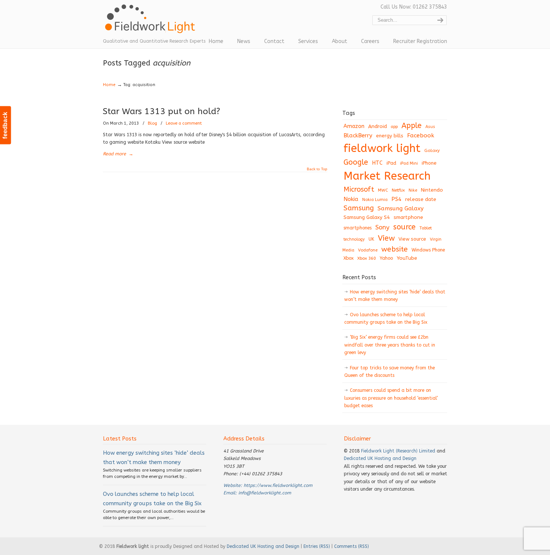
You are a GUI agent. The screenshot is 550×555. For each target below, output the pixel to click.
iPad (391, 163)
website (394, 249)
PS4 (396, 199)
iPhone (429, 163)
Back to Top (317, 169)
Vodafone (368, 250)
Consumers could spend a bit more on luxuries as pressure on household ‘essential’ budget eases (391, 398)
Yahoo (386, 258)
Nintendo (432, 190)
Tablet (425, 228)
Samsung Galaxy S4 (366, 217)
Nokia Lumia (375, 199)
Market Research (387, 176)
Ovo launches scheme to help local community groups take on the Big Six (385, 318)
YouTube (407, 258)
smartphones (357, 228)
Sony (382, 227)
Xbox (348, 258)
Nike (413, 190)
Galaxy (432, 150)
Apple (411, 125)
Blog (152, 123)
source (404, 227)
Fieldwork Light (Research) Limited (398, 451)
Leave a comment (184, 123)
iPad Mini (409, 163)
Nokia (350, 199)
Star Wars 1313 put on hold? (161, 111)
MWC (383, 190)
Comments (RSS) (351, 546)
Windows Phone (428, 250)
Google (355, 162)
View (386, 238)
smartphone (408, 217)
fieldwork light (382, 148)
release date (420, 199)
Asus (430, 126)
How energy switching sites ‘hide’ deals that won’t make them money (394, 295)
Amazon (353, 126)
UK (371, 239)
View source (412, 239)
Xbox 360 (366, 258)
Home (109, 84)
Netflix (398, 190)
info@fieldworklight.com (264, 492)
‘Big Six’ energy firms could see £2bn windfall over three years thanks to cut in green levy (389, 345)
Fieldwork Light (151, 22)
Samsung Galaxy (401, 208)
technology (354, 239)
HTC (377, 163)
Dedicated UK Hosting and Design (380, 458)
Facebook (420, 135)
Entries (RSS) (316, 546)
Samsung (358, 208)
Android (377, 126)
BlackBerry (357, 135)
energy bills (389, 135)
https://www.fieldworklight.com (278, 485)
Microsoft (358, 189)
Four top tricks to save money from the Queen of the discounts (389, 371)
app (394, 126)
